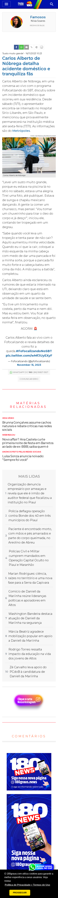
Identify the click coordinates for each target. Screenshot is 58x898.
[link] (16, 47)
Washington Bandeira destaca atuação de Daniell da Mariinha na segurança (30, 618)
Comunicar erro (29, 379)
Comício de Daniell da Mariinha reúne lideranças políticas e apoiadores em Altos (27, 598)
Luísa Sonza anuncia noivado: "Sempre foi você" (23, 456)
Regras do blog (37, 25)
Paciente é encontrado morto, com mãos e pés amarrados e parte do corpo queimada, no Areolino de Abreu (30, 535)
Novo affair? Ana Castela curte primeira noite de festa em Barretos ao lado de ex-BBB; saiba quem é (28, 441)
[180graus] (21, 4)
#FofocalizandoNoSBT (34, 351)
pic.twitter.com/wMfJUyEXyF (29, 355)
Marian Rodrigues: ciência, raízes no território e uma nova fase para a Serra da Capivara (30, 578)
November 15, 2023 (29, 364)
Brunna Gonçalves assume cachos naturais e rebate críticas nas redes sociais (27, 424)
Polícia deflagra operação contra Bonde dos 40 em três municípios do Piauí (29, 515)
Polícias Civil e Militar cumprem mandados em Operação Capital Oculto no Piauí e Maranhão (29, 558)
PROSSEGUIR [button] (20, 892)
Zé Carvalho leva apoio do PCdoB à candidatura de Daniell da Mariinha (28, 671)
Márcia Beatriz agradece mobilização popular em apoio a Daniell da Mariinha (30, 636)
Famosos (38, 17)
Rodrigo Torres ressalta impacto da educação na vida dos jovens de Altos (29, 654)
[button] (27, 885)
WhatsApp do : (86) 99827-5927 (30, 372)
